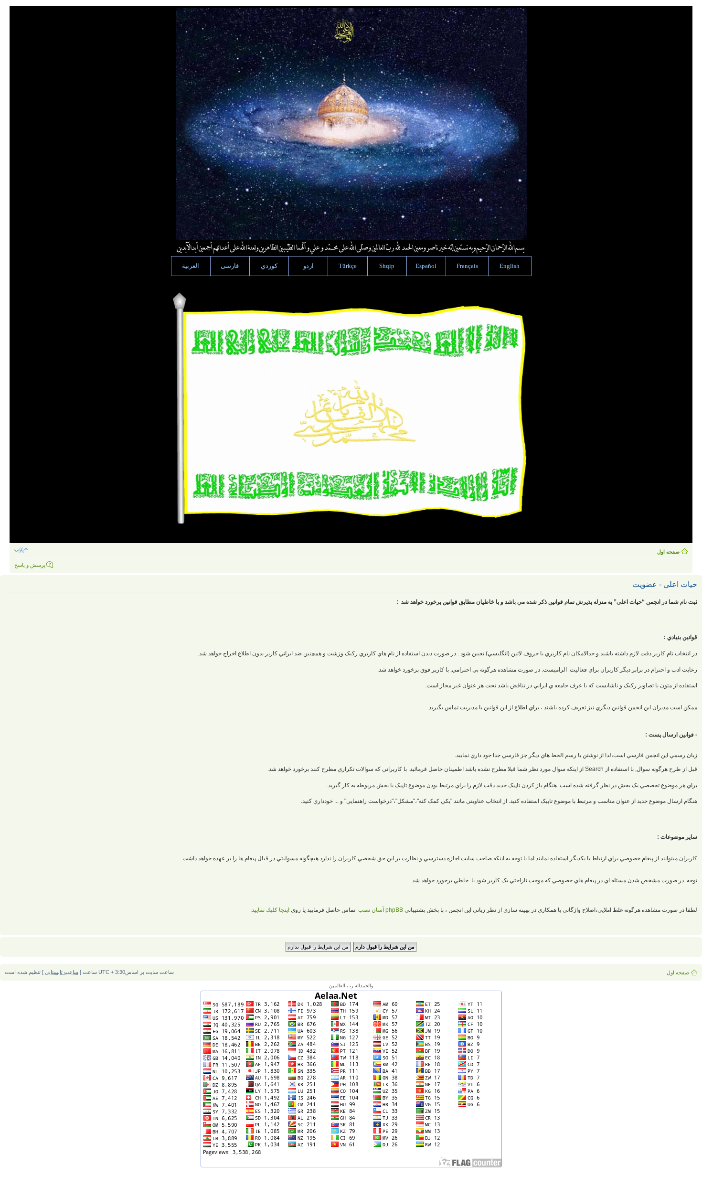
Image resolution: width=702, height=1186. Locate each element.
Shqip (386, 266)
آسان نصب (380, 910)
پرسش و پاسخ (29, 565)
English (510, 266)
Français (467, 266)
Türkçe (348, 266)
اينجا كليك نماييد (270, 910)
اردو (308, 266)
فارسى (230, 266)
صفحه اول (668, 552)
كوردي (269, 266)
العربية (190, 266)
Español (425, 266)
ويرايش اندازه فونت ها (21, 549)
